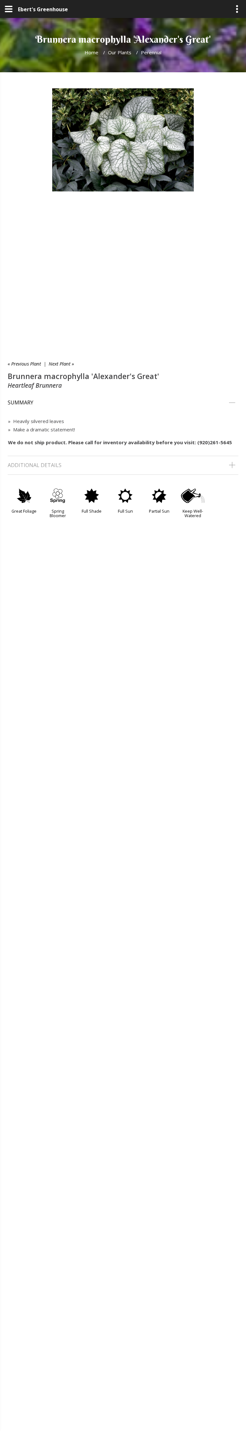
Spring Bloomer (58, 513)
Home (91, 52)
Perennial (151, 52)
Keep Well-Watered (193, 513)
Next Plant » (61, 363)
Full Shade (92, 511)
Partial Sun (159, 511)
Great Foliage (24, 511)
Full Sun (125, 511)
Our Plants (119, 52)
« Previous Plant (24, 363)
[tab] (123, 402)
